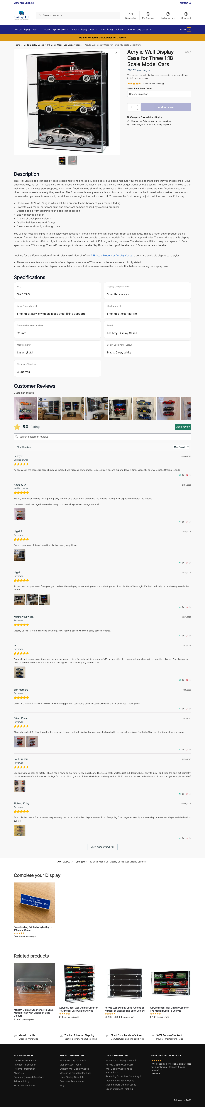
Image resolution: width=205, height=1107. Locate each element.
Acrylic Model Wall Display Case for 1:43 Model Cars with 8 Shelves (78, 1009)
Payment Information (25, 1064)
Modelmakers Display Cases (121, 1084)
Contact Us (185, 3)
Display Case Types (70, 1064)
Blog (62, 1085)
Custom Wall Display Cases (74, 1068)
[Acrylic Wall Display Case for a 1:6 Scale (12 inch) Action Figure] (189, 52)
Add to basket (166, 107)
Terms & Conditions (24, 1085)
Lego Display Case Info (72, 1077)
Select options (34, 942)
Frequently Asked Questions (29, 1077)
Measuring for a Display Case (75, 1073)
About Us (19, 1073)
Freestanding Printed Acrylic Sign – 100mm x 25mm (33, 929)
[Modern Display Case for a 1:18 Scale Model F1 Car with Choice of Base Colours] (34, 984)
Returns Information (24, 1068)
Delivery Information (25, 1060)
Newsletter (130, 18)
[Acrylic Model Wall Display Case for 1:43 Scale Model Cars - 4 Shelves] (186, 52)
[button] (185, 29)
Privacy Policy (21, 1081)
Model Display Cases (34, 45)
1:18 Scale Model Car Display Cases (64, 45)
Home (17, 45)
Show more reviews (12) (102, 847)
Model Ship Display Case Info (121, 1060)
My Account (148, 18)
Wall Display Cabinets (135, 861)
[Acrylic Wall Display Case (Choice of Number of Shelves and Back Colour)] (125, 983)
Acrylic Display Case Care (120, 1064)
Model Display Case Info (73, 1060)
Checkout (186, 18)
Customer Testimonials (72, 1081)
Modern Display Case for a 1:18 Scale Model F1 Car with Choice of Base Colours (34, 1012)
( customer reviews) (153, 84)
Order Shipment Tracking (119, 1088)
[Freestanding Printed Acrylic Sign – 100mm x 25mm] (34, 902)
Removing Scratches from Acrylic (124, 1076)
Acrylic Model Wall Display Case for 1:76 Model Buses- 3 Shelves (169, 1009)
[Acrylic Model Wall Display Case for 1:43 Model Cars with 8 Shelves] (79, 983)
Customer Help (168, 18)
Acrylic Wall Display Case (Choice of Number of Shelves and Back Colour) (125, 1009)
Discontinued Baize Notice (120, 1080)
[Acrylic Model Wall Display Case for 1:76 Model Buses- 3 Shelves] (170, 983)
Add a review (183, 426)
